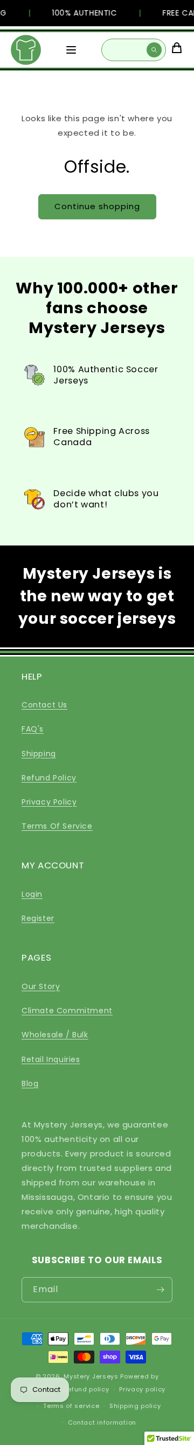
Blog (30, 1083)
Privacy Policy (49, 802)
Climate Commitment (67, 1010)
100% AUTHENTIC (81, 13)
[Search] (154, 49)
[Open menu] (71, 50)
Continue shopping (97, 206)
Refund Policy (49, 777)
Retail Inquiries (51, 1059)
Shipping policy (135, 1406)
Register (38, 918)
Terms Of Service (57, 826)
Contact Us (44, 704)
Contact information (102, 1422)
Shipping (39, 753)
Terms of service (71, 1406)
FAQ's (33, 729)
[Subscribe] (160, 1289)
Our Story (41, 986)
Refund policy (86, 1389)
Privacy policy (142, 1389)
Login (32, 894)
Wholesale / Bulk (55, 1034)
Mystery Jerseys (91, 1376)
